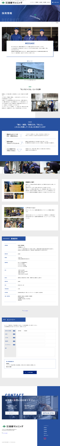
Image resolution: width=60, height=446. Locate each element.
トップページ (32, 2)
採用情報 (44, 2)
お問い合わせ (56, 2)
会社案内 (40, 2)
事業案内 (37, 2)
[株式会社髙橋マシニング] (12, 3)
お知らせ (48, 2)
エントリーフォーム (30, 413)
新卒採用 (19, 330)
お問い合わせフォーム (12, 413)
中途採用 (25, 330)
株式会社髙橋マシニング (12, 426)
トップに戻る (56, 443)
